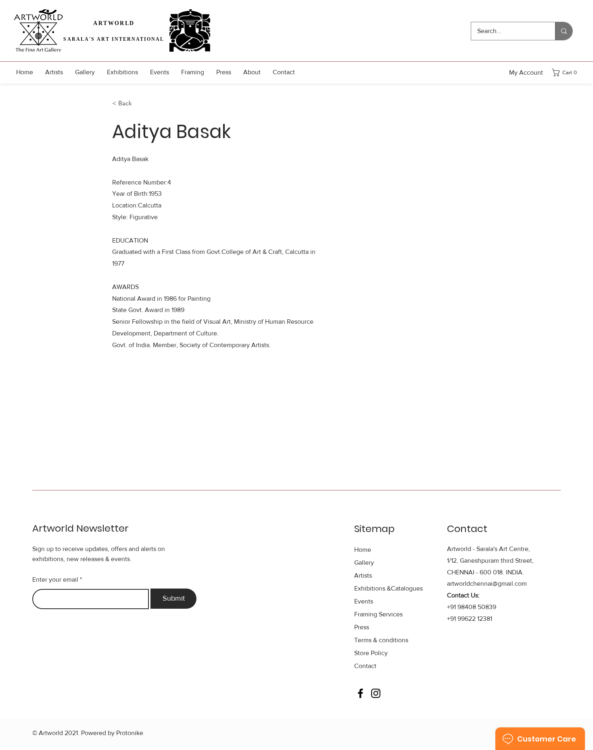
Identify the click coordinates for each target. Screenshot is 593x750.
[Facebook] (360, 693)
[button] (567, 72)
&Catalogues (388, 588)
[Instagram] (376, 693)
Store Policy (371, 652)
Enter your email (55, 579)
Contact (365, 665)
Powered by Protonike (112, 732)
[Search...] (563, 31)
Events (363, 601)
